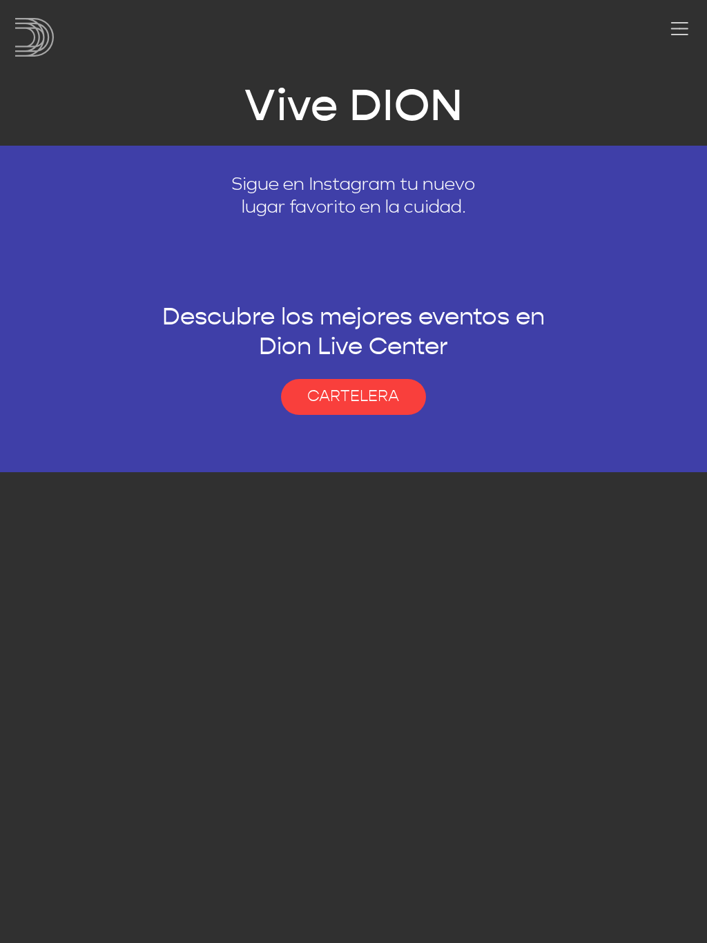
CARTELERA (353, 396)
